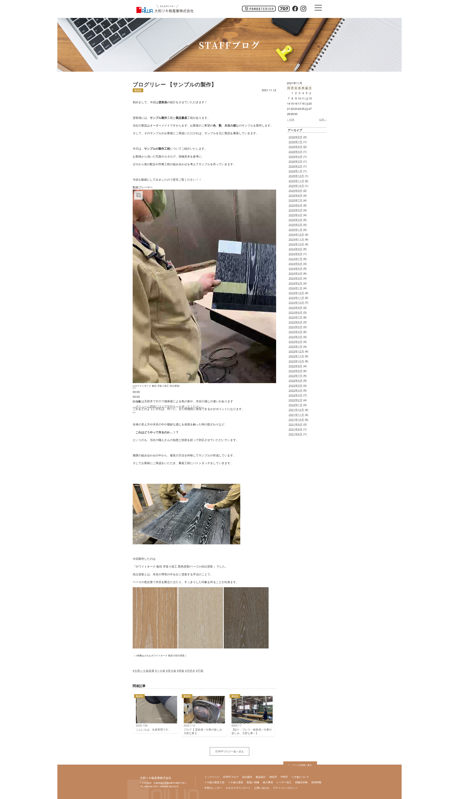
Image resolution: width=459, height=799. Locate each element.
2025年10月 (296, 186)
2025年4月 (295, 215)
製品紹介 (261, 777)
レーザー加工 (284, 782)
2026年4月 (295, 156)
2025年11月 (296, 181)
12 (306, 98)
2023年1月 (295, 346)
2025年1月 (295, 230)
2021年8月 (295, 429)
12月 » (322, 119)
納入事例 (268, 782)
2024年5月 (295, 268)
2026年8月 (295, 137)
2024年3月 (295, 278)
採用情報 (316, 782)
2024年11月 (296, 239)
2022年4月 (295, 390)
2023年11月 (296, 298)
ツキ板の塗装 (235, 782)
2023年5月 (295, 327)
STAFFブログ (230, 777)
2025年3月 (295, 220)
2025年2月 (295, 225)
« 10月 (290, 119)
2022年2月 (295, 400)
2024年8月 (295, 254)
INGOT (273, 777)
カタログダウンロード (238, 788)
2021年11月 (296, 415)
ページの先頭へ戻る (302, 764)
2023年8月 (295, 312)
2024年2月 (295, 283)
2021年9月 (295, 424)
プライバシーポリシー (285, 788)
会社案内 (247, 777)
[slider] (136, 397)
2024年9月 (295, 249)
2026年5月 (295, 152)
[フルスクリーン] (134, 412)
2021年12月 (296, 410)
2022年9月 (295, 366)
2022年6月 (295, 380)
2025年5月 (295, 210)
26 (306, 109)
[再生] (134, 388)
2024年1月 (295, 288)
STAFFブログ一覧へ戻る (229, 751)
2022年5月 (295, 385)
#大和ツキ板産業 (143, 671)
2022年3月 (295, 395)
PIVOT (284, 777)
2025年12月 (296, 176)
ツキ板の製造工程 (214, 782)
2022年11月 (296, 356)
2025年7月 (295, 200)
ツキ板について (300, 777)
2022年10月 (296, 361)
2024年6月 (295, 264)
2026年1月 (295, 171)
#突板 (180, 671)
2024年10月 (296, 244)
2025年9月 (295, 191)
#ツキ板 (160, 671)
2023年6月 (295, 322)
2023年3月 (295, 337)
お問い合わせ (261, 788)
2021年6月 (295, 434)
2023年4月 (295, 332)
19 (306, 103)
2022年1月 (295, 405)
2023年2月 (295, 342)
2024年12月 (296, 234)
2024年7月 (295, 259)
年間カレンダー (213, 788)
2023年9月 (295, 308)
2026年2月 (295, 166)
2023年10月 (296, 302)
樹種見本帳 (301, 782)
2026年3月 (295, 161)
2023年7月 (295, 317)
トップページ (211, 777)
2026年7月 (295, 142)
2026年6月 (295, 147)
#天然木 (190, 671)
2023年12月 (296, 293)
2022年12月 (296, 351)
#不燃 (199, 671)
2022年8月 (295, 371)
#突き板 (171, 671)
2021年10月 (296, 420)
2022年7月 (295, 376)
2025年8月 (295, 195)
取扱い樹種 (253, 782)
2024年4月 (295, 273)
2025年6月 (295, 205)
